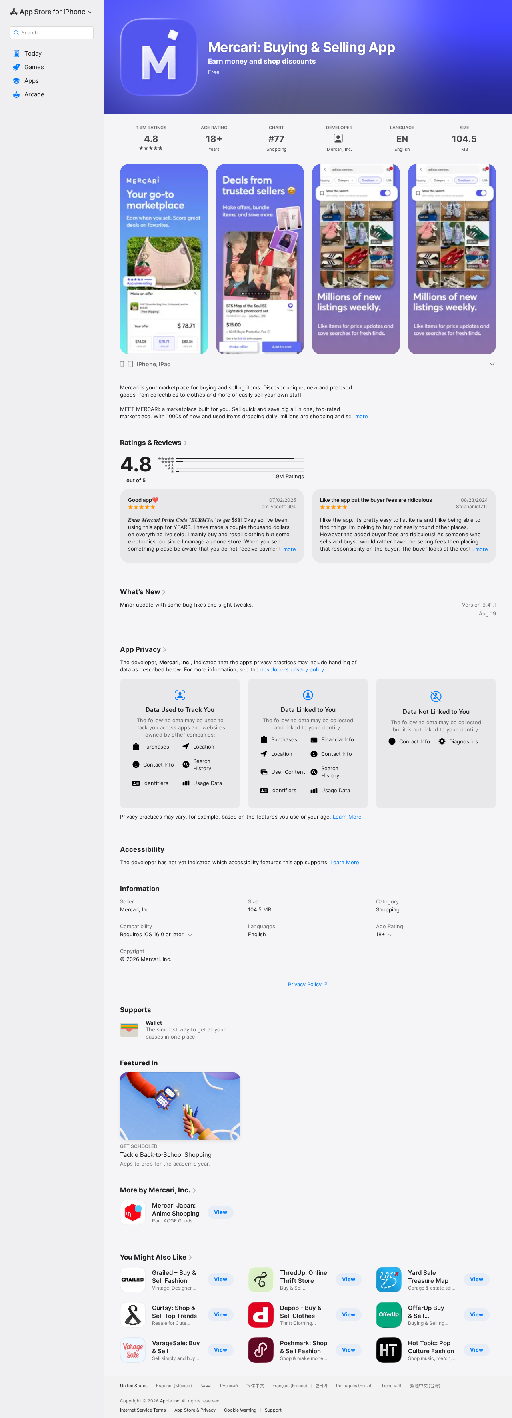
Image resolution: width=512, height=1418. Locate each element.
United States (134, 1386)
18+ (380, 934)
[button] (51, 54)
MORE (289, 549)
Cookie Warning (240, 1410)
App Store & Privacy (195, 1410)
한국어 (322, 1386)
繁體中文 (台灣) (425, 1386)
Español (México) (174, 1386)
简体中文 (255, 1386)
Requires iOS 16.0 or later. (152, 934)
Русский (229, 1386)
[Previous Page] (112, 259)
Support (273, 1410)
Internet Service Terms (143, 1410)
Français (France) (289, 1386)
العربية (206, 1386)
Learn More (347, 816)
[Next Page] (504, 259)
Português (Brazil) (354, 1386)
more (361, 416)
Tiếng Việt (391, 1386)
